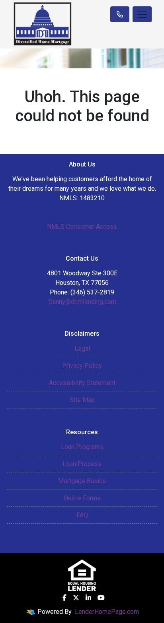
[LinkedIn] (88, 597)
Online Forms (82, 498)
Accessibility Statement (82, 383)
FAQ (82, 515)
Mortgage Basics (82, 481)
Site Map (82, 400)
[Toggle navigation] (142, 14)
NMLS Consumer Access (82, 226)
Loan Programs (82, 447)
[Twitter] (76, 597)
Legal (82, 348)
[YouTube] (101, 597)
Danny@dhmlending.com (82, 302)
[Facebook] (64, 597)
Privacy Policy (82, 366)
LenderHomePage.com (107, 611)
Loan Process (82, 464)
